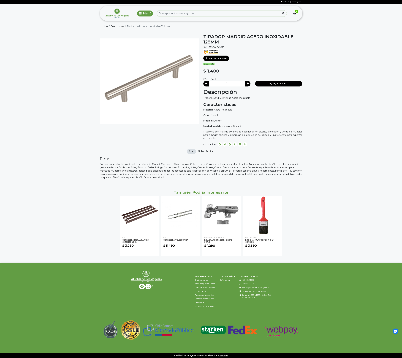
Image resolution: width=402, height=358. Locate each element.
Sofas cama (225, 280)
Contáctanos (200, 291)
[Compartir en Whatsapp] (245, 144)
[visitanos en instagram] (148, 286)
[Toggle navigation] (145, 13)
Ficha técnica (206, 151)
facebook (285, 2)
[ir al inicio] (146, 276)
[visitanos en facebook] (142, 286)
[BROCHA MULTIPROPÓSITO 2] (262, 215)
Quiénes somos (201, 280)
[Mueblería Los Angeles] (117, 13)
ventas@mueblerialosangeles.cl (255, 287)
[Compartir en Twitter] (225, 144)
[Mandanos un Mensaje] (396, 331)
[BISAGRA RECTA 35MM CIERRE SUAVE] (221, 215)
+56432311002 (248, 280)
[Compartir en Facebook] (219, 144)
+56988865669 (248, 284)
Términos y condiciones (205, 284)
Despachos (199, 302)
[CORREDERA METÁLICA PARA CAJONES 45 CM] (139, 215)
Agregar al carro (278, 83)
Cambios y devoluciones (205, 287)
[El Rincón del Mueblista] (211, 51)
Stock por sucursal (216, 58)
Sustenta (223, 355)
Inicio (105, 26)
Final (191, 151)
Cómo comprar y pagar (205, 306)
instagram (297, 2)
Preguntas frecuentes (204, 295)
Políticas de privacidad (204, 299)
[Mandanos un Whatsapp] (152, 286)
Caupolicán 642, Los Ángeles (254, 291)
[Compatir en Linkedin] (240, 144)
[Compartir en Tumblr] (235, 144)
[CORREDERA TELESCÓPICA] (180, 215)
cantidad (209, 79)
